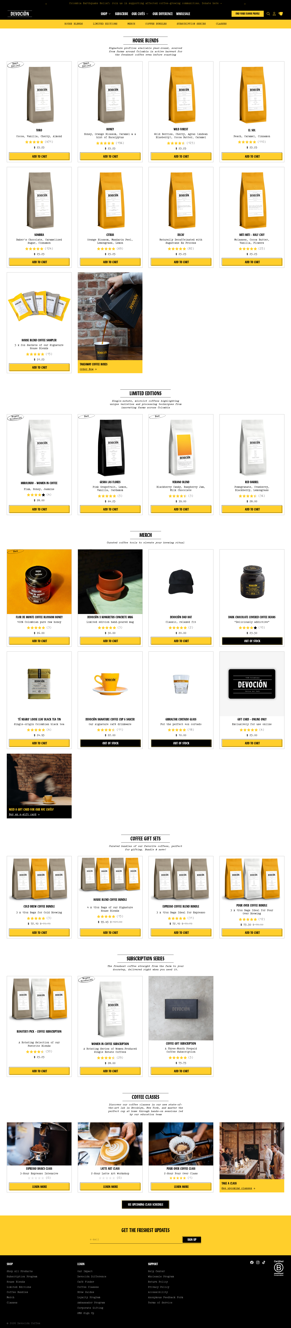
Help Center (156, 1271)
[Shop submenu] (110, 13)
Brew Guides (85, 1292)
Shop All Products (20, 1271)
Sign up (192, 1240)
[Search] (268, 13)
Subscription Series (191, 24)
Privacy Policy (158, 1287)
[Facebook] (252, 1262)
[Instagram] (258, 1262)
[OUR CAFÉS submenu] (147, 13)
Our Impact (85, 1271)
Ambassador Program (91, 1303)
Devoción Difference (91, 1277)
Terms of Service (160, 1303)
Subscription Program (22, 1277)
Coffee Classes (88, 1287)
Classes (221, 24)
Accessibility (158, 1292)
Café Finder (85, 1282)
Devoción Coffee (28, 1323)
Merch (131, 24)
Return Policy (158, 1282)
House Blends (74, 24)
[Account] (274, 13)
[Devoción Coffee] (20, 14)
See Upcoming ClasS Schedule (145, 1204)
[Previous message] (46, 4)
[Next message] (245, 4)
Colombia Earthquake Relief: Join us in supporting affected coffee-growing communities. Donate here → (145, 3)
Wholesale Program (161, 1277)
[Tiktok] (264, 1262)
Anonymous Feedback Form (165, 1297)
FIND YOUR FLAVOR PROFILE (248, 13)
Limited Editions (105, 24)
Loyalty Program (88, 1297)
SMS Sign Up (85, 1313)
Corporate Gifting (90, 1308)
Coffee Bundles (156, 24)
